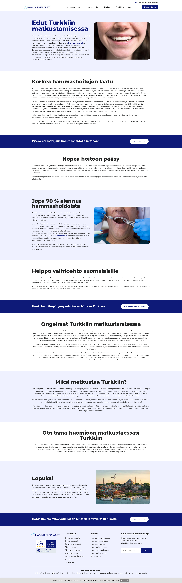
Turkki (119, 7)
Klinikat (107, 7)
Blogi (130, 7)
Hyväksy (124, 581)
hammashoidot (61, 236)
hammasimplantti (75, 43)
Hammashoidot (92, 7)
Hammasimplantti (74, 7)
